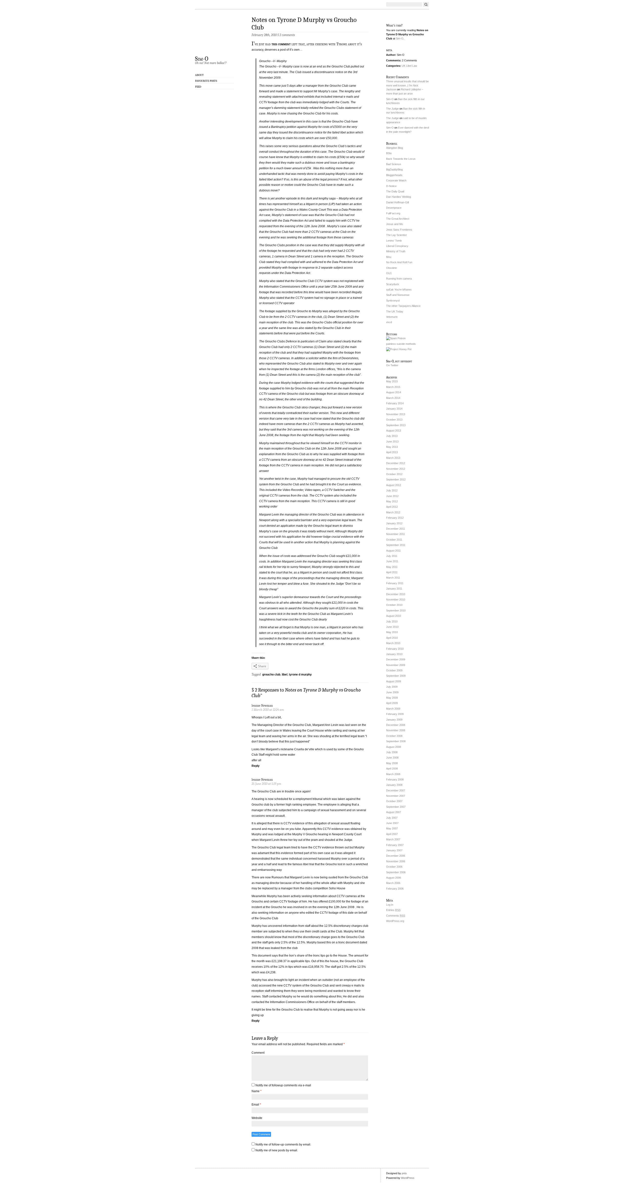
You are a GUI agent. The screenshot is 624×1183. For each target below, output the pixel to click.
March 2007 (393, 839)
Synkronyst (393, 300)
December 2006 (395, 855)
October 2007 (394, 801)
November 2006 (395, 861)
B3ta (388, 153)
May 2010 (392, 632)
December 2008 (395, 724)
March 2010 (393, 643)
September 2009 (396, 675)
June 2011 (392, 561)
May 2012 (392, 501)
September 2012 (396, 479)
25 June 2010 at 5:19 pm (266, 784)
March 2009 (393, 708)
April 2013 (392, 452)
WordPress (407, 1177)
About (199, 75)
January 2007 (394, 850)
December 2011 (395, 528)
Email (256, 1104)
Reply (256, 766)
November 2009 (395, 665)
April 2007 (392, 834)
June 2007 (392, 823)
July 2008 (392, 752)
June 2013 (392, 441)
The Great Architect (397, 218)
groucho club (271, 674)
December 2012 (395, 463)
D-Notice (391, 186)
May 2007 (392, 828)
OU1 (389, 273)
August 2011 (393, 550)
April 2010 (392, 637)
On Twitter (392, 365)
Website (257, 1118)
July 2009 (392, 686)
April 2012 (392, 506)
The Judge (392, 108)
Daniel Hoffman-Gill (397, 202)
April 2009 (392, 703)
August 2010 (393, 615)
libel (284, 674)
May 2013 (392, 446)
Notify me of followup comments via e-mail (283, 1085)
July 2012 (392, 490)
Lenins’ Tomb (394, 240)
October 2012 (394, 474)
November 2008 (395, 730)
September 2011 (395, 545)
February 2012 (395, 517)
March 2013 (393, 457)
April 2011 (392, 572)
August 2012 (393, 485)
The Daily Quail (395, 191)
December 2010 (395, 594)
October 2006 (394, 866)
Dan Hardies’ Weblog (398, 196)
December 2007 (395, 790)
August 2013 (393, 430)
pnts (404, 1173)
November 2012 (395, 468)
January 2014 (394, 408)
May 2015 (392, 381)
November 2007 (395, 795)
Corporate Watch (396, 180)
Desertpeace (393, 207)
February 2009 (395, 714)
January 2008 (394, 784)
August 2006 (393, 877)
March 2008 (393, 774)
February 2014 (395, 403)
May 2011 (392, 566)
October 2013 (394, 419)
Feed (198, 86)
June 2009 (392, 692)
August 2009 (393, 681)
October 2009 (394, 670)
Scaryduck (392, 284)
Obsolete (391, 267)
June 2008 (392, 757)
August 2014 (393, 392)
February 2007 (395, 845)
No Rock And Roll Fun (399, 262)
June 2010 (392, 626)
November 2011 (395, 534)
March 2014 (393, 397)
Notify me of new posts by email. (276, 1150)
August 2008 (393, 746)
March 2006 (393, 883)
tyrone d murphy (300, 674)
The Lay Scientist (396, 235)
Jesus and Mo (394, 224)
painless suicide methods (401, 343)
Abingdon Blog (394, 147)
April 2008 (392, 768)
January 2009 (394, 719)
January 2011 (394, 588)
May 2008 (392, 763)
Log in (389, 904)
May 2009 (392, 697)
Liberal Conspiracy (397, 245)
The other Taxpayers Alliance (403, 305)
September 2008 (396, 741)
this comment (281, 44)
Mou (388, 256)
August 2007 (393, 812)
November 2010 (395, 599)
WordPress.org (395, 921)
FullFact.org (393, 213)
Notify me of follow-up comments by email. (283, 1144)
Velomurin (392, 316)
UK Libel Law (409, 65)
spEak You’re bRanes (399, 289)
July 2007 (392, 817)
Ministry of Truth (395, 251)
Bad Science (393, 164)
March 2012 (393, 512)
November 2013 (395, 414)
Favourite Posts (206, 81)
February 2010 (395, 648)
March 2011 (393, 577)
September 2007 (396, 806)
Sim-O (201, 58)
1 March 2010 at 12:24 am (268, 710)
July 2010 (392, 621)
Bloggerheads (394, 175)
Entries (393, 910)
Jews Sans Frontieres (399, 229)
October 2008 (394, 735)
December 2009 (395, 659)
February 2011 (394, 583)
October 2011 (394, 539)
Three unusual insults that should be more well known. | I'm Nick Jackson (407, 85)
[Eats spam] (396, 338)
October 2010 (394, 604)
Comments (395, 915)
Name (257, 1091)
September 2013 (396, 425)
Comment (258, 1052)
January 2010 (394, 654)
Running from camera (399, 278)
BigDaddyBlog (394, 169)
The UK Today (394, 311)
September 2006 (396, 872)
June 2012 (392, 496)
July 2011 (391, 555)
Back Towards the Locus (401, 158)
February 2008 (395, 779)
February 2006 (395, 888)
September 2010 (396, 610)
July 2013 (392, 435)
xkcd (389, 322)
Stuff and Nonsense (398, 294)
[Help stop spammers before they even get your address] (398, 349)
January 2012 (394, 523)
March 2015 (393, 386)
